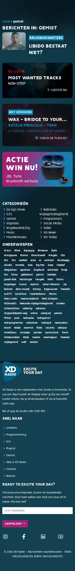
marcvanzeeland (29, 298)
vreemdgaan (50, 337)
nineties (60, 303)
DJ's (9, 214)
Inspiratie (13, 223)
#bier (17, 250)
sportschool (51, 332)
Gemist (11, 219)
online (34, 313)
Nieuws (10, 476)
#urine (24, 255)
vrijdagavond (11, 342)
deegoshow (10, 269)
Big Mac (40, 265)
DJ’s (8, 441)
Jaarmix (34, 284)
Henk (50, 279)
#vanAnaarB (38, 255)
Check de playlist (53, 138)
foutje (64, 269)
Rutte (39, 327)
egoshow (25, 269)
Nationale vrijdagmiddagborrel (36, 303)
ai (40, 260)
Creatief (61, 265)
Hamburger (26, 279)
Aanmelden (13, 524)
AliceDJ (8, 265)
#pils (54, 250)
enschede (53, 269)
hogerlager (10, 284)
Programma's (52, 219)
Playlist (10, 448)
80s (6, 260)
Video (47, 228)
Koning (37, 289)
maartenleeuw (38, 293)
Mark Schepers (50, 298)
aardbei (23, 260)
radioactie (28, 318)
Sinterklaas (10, 332)
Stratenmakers (12, 337)
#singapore (10, 255)
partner (58, 313)
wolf (23, 342)
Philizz (7, 318)
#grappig (29, 250)
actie (33, 260)
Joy (65, 284)
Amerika (19, 265)
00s (63, 255)
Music (11, 232)
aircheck (49, 260)
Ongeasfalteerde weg (15, 313)
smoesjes (25, 332)
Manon (53, 293)
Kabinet (8, 289)
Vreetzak (65, 337)
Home (6, 21)
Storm (65, 332)
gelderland (27, 274)
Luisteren (11, 428)
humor (23, 284)
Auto (30, 265)
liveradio (65, 289)
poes (17, 318)
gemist (40, 274)
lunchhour (21, 293)
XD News (49, 232)
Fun (6, 274)
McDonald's (10, 303)
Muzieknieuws (16, 237)
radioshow (32, 322)
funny (14, 274)
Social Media (52, 223)
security (49, 327)
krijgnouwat (51, 289)
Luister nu (58, 90)
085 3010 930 (37, 411)
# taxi (7, 250)
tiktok (26, 337)
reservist (28, 327)
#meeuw (43, 250)
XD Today (50, 237)
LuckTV (8, 293)
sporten (37, 332)
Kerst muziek (23, 289)
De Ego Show (16, 210)
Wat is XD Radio (16, 462)
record (7, 327)
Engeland (39, 269)
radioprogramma (13, 322)
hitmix (60, 279)
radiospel (46, 322)
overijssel (46, 313)
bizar (50, 265)
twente (36, 337)
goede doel (10, 279)
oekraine (40, 308)
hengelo (39, 279)
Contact (11, 469)
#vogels (53, 255)
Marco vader (10, 298)
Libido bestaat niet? (48, 49)
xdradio (34, 342)
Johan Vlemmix (51, 284)
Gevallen (51, 274)
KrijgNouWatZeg (46, 37)
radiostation (61, 322)
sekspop (62, 327)
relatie (17, 327)
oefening (27, 308)
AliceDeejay (63, 260)
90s (14, 260)
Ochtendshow (11, 308)
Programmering (16, 434)
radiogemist (44, 318)
